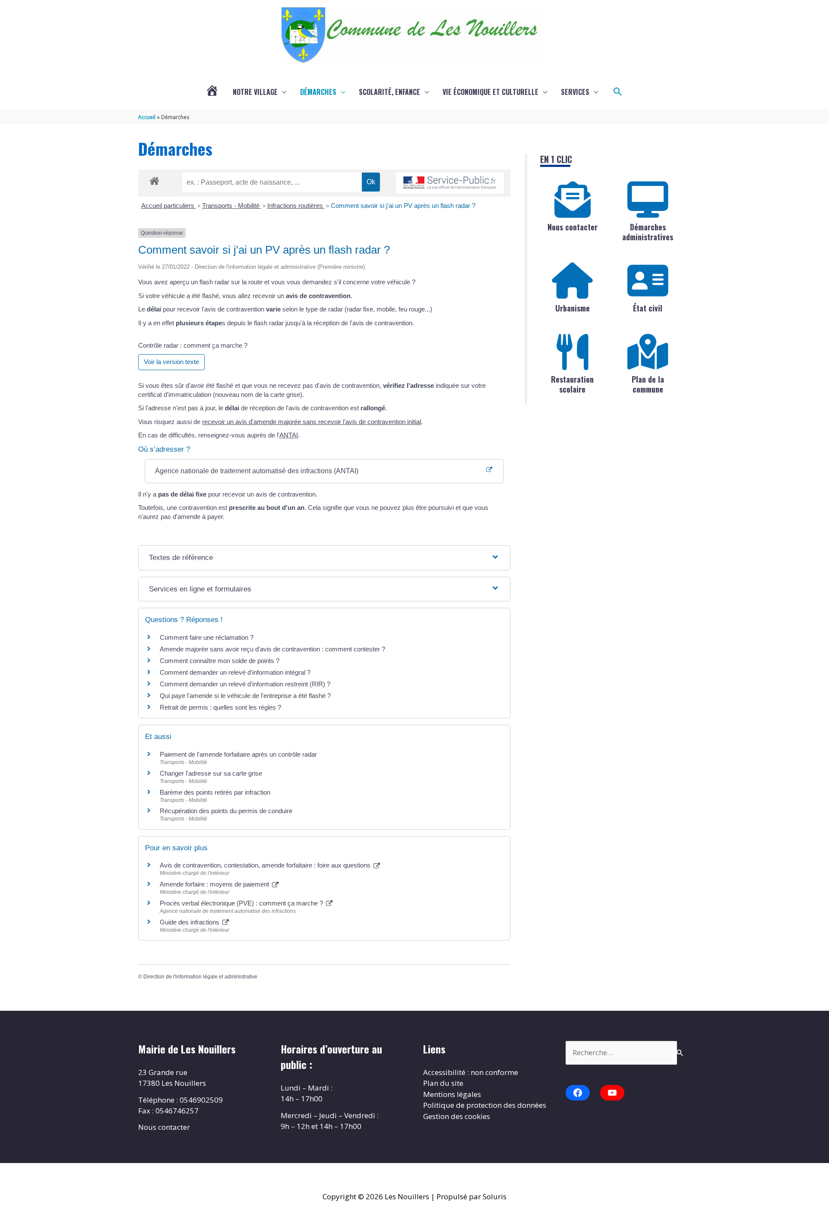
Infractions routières (296, 205)
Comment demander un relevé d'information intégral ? (235, 672)
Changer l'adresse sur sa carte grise (211, 773)
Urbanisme (572, 308)
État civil (647, 308)
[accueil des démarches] (154, 179)
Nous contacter (572, 227)
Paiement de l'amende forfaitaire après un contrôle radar (238, 754)
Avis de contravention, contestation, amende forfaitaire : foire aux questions (266, 865)
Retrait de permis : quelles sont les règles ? (220, 707)
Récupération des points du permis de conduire (226, 810)
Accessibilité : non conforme (470, 1072)
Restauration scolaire (572, 384)
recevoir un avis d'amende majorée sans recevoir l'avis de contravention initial (311, 421)
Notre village (255, 92)
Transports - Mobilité (231, 205)
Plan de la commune (648, 384)
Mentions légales (452, 1094)
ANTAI (288, 435)
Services (575, 92)
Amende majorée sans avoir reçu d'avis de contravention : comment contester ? (272, 649)
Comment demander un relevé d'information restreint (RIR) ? (245, 684)
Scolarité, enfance (389, 92)
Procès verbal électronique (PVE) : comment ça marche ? (242, 903)
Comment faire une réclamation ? (206, 637)
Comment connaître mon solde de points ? (219, 660)
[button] (617, 91)
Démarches (318, 92)
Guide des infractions (190, 922)
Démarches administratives (647, 231)
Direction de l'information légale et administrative (200, 977)
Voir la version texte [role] (171, 361)
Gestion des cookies (456, 1116)
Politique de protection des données (484, 1105)
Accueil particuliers (168, 205)
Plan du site (443, 1083)
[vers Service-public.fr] (450, 183)
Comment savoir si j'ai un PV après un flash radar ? (403, 205)
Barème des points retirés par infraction (215, 792)
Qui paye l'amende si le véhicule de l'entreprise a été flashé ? (245, 695)
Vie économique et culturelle (490, 92)
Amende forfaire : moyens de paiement (215, 884)
